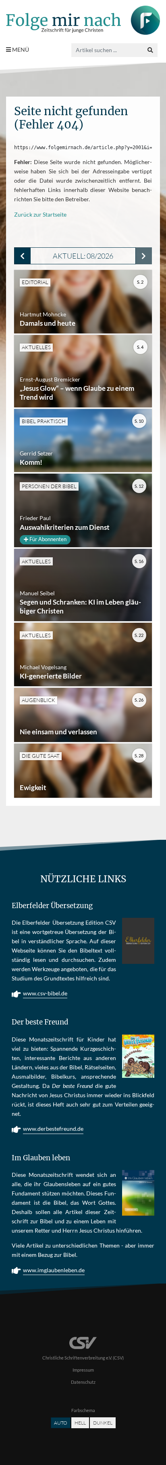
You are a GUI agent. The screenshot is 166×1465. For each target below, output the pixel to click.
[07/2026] (22, 255)
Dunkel (102, 1423)
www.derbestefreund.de (53, 1128)
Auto (60, 1423)
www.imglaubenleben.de (54, 1270)
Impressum (83, 1369)
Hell (80, 1423)
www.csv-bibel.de (45, 993)
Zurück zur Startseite (40, 214)
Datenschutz (83, 1382)
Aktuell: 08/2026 (83, 255)
